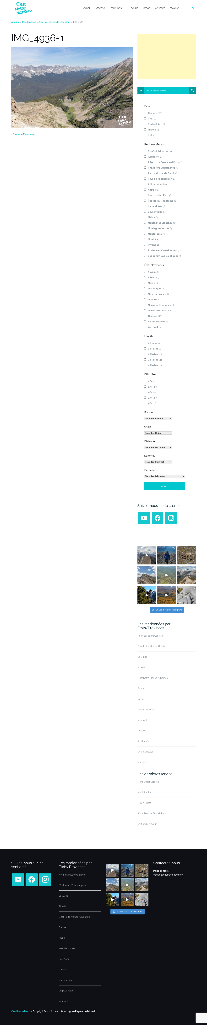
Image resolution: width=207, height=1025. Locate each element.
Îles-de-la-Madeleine (162, 201)
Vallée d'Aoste (158, 321)
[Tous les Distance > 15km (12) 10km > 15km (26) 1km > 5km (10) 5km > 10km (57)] (158, 447)
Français (174, 8)
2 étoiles (155, 348)
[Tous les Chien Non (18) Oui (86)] (158, 433)
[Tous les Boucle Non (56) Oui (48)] (158, 419)
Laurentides (157, 212)
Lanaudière (156, 206)
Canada (155, 113)
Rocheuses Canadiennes (164, 250)
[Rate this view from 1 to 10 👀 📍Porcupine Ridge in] (186, 575)
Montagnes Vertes (160, 228)
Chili (152, 118)
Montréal (155, 239)
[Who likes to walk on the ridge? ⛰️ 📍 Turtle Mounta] (166, 575)
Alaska (153, 272)
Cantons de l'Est (159, 195)
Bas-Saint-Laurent (160, 151)
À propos (100, 8)
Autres (153, 190)
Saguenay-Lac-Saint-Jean (165, 256)
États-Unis (156, 124)
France (153, 129)
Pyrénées (155, 245)
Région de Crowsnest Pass (165, 162)
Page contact (161, 871)
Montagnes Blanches (161, 223)
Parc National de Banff (162, 173)
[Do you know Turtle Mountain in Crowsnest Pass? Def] (146, 575)
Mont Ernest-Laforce (148, 782)
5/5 (152, 403)
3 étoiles (155, 354)
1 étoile (154, 343)
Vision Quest (144, 803)
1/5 (151, 381)
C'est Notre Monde (21, 1011)
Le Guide (134, 8)
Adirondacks (157, 184)
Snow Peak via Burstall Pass (151, 813)
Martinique (156, 288)
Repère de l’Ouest (85, 1011)
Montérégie (156, 234)
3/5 (152, 392)
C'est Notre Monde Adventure (153, 678)
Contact (160, 8)
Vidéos (146, 8)
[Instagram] (171, 518)
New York (155, 299)
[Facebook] (157, 518)
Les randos (115, 8)
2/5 (152, 386)
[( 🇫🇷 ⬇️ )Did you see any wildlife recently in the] (186, 555)
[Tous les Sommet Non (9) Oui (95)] (158, 462)
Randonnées (29, 22)
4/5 (152, 398)
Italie (152, 135)
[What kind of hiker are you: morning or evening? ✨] (166, 555)
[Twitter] (144, 518)
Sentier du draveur (147, 824)
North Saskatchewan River (150, 635)
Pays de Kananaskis (161, 179)
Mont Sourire (144, 792)
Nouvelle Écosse (159, 310)
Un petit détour (145, 751)
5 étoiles (155, 365)
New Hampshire (158, 294)
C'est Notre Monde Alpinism (152, 646)
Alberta (42, 22)
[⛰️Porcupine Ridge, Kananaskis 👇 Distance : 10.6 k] (146, 595)
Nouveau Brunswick (161, 305)
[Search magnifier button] (192, 90)
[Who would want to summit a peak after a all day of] (146, 555)
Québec (155, 316)
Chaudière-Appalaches (163, 167)
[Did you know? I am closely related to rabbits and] (186, 595)
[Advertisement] (166, 56)
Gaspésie (155, 156)
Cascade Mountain (59, 22)
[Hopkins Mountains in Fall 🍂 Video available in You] (166, 595)
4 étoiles (155, 359)
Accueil (86, 8)
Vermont (154, 327)
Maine (153, 217)
